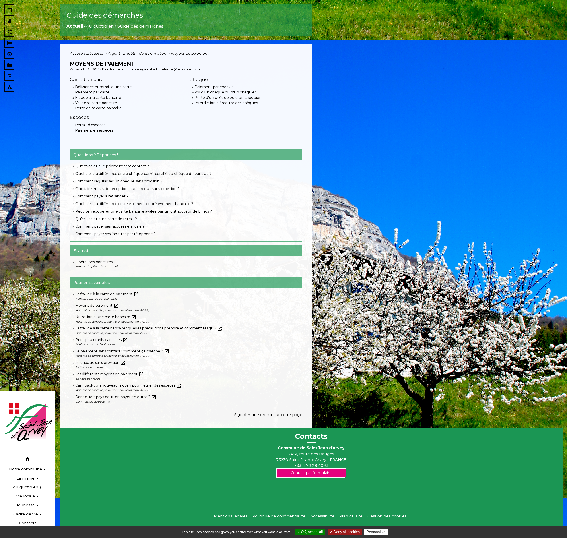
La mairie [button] (26, 478)
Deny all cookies (346, 532)
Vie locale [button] (26, 496)
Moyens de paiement (189, 53)
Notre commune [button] (26, 469)
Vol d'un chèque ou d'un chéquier (225, 92)
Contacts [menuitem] (28, 523)
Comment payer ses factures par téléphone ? (115, 234)
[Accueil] (27, 422)
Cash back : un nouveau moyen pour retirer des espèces (128, 385)
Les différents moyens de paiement (109, 374)
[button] (27, 460)
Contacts (311, 436)
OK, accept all (311, 532)
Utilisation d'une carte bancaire (105, 317)
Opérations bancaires (94, 262)
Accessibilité (322, 516)
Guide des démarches (140, 26)
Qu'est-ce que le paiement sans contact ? (112, 166)
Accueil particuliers (87, 53)
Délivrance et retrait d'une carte (103, 87)
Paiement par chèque (214, 87)
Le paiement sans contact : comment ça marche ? (122, 351)
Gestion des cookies (387, 516)
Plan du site (351, 516)
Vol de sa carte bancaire (96, 103)
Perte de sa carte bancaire (98, 108)
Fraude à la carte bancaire (98, 97)
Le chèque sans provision (100, 362)
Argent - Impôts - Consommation (137, 53)
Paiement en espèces (94, 130)
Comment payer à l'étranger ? (101, 196)
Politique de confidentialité (278, 516)
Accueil (74, 26)
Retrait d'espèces (90, 125)
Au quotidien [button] (26, 487)
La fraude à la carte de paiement (107, 294)
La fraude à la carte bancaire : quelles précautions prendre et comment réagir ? (148, 328)
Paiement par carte (92, 92)
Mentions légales (231, 516)
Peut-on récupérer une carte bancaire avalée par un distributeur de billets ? (143, 211)
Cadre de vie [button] (26, 514)
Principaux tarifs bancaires (101, 340)
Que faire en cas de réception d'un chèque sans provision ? (127, 189)
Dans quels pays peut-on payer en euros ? (115, 397)
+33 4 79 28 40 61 (311, 465)
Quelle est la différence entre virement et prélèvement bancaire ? (134, 204)
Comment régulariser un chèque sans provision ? (118, 181)
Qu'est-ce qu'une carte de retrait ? (106, 219)
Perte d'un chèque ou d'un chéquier (228, 97)
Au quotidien (100, 26)
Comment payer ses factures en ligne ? (109, 226)
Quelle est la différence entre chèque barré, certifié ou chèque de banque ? (143, 174)
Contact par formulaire (311, 473)
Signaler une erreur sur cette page (268, 414)
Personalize (376, 532)
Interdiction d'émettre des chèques (226, 103)
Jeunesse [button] (26, 505)
